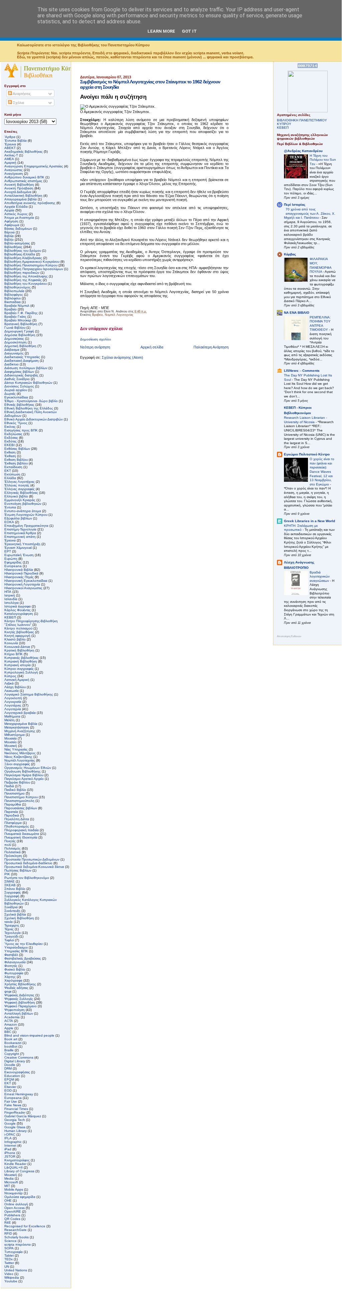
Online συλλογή (16, 1204)
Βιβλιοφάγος (13, 294)
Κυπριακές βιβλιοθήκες (21, 658)
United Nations (15, 1270)
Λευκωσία (11, 691)
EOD (8, 1090)
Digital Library (14, 1061)
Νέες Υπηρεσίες (16, 749)
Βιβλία (9, 236)
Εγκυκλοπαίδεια (16, 397)
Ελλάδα (10, 478)
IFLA (8, 1138)
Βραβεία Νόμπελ (16, 305)
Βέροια (9, 232)
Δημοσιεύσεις (14, 338)
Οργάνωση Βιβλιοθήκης (22, 771)
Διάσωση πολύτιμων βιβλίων (25, 368)
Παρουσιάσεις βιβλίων (20, 808)
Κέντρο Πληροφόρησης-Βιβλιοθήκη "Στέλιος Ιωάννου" (31, 622)
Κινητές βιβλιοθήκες (19, 632)
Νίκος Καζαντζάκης (18, 757)
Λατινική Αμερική (16, 680)
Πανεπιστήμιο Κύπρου (21, 797)
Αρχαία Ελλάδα (16, 206)
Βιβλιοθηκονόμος (17, 287)
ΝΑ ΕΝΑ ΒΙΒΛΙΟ (296, 312)
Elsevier (10, 1087)
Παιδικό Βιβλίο (15, 790)
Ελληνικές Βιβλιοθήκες (21, 492)
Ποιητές (10, 841)
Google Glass (14, 1127)
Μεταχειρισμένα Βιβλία (20, 724)
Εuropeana (13, 566)
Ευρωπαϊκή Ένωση (19, 555)
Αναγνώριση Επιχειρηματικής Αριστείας (33, 166)
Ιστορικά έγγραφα (17, 606)
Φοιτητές (10, 966)
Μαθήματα (12, 716)
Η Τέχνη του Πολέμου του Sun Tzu (323, 160)
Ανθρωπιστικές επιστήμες (23, 181)
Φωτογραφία (13, 973)
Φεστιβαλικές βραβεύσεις (22, 958)
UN (6, 1266)
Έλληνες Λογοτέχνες (19, 481)
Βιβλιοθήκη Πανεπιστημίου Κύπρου (30, 265)
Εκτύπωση (12, 474)
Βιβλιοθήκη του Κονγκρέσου (25, 283)
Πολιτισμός (12, 848)
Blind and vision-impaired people (29, 1035)
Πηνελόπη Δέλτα (16, 819)
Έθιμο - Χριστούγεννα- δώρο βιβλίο (31, 401)
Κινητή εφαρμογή (17, 635)
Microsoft (11, 1182)
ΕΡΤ (7, 551)
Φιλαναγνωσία (15, 962)
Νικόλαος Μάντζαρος (20, 753)
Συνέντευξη (12, 911)
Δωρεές (10, 393)
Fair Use (10, 1101)
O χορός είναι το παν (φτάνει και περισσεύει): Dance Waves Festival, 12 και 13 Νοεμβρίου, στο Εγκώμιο (322, 471)
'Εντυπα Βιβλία (15, 140)
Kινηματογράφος (17, 1160)
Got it (189, 31)
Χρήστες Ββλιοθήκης (20, 984)
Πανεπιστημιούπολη (19, 801)
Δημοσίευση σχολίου (95, 339)
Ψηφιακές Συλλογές (18, 999)
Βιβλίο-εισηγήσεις (17, 243)
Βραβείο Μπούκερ (17, 320)
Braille (9, 1050)
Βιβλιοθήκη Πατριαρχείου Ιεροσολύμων (33, 269)
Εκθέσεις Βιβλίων (17, 448)
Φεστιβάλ (11, 955)
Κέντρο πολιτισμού (18, 628)
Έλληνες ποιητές (16, 485)
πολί (7, 845)
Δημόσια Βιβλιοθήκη (19, 335)
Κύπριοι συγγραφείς (19, 669)
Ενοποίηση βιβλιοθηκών (22, 503)
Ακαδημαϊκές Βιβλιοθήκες (23, 151)
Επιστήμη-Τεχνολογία (20, 529)
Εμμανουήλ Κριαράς (19, 500)
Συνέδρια (11, 907)
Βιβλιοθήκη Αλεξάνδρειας (23, 258)
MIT (7, 1186)
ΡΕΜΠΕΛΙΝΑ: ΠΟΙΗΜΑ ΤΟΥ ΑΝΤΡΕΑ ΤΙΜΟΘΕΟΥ (320, 323)
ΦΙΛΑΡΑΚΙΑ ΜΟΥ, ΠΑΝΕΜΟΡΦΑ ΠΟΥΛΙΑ (320, 265)
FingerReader (14, 1112)
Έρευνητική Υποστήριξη (22, 544)
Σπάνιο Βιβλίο (14, 889)
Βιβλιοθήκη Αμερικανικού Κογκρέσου (31, 261)
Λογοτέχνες (12, 705)
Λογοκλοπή (13, 698)
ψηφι (7, 991)
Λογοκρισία (12, 702)
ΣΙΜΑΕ (9, 881)
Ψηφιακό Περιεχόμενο (20, 1006)
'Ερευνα (10, 144)
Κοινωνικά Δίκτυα (17, 647)
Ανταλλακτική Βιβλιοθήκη (23, 195)
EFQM (9, 1079)
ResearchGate (15, 1230)
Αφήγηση (11, 221)
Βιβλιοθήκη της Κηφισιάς (23, 280)
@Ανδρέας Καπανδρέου (303, 151)
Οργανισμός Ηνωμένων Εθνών (27, 768)
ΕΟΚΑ (9, 522)
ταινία (8, 922)
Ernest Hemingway (18, 1094)
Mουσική (10, 1175)
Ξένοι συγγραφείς (17, 764)
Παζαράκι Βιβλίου (17, 782)
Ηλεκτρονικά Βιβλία (18, 569)
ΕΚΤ (7, 470)
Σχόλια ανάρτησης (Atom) (122, 357)
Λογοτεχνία (12, 709)
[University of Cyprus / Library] (308, 111)
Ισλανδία (10, 599)
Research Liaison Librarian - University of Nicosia (305, 420)
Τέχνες (9, 929)
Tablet (9, 1255)
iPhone (9, 1153)
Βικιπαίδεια (12, 302)
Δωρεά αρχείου (15, 390)
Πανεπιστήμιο (14, 793)
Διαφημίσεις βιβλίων (19, 371)
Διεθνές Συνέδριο (17, 379)
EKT (7, 1083)
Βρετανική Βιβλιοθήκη (20, 324)
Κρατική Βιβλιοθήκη (19, 650)
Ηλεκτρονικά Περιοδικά (21, 573)
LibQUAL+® (13, 1167)
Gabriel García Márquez (22, 1116)
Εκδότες (10, 441)
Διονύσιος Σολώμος (19, 386)
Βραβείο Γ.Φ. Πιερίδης (21, 313)
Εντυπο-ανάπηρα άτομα (22, 511)
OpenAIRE (12, 1211)
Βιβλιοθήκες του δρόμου (22, 250)
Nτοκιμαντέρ (13, 1193)
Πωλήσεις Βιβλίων (17, 870)
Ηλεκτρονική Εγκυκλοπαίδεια (25, 580)
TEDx (8, 1259)
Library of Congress (19, 1171)
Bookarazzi (12, 1043)
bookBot (10, 1046)
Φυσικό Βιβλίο (14, 969)
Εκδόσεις (11, 437)
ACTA (8, 1021)
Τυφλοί (9, 940)
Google (10, 1123)
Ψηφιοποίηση (14, 1010)
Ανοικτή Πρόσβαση (18, 188)
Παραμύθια (12, 804)
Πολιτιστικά (12, 852)
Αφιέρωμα (11, 225)
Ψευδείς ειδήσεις (16, 988)
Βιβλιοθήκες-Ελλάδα (19, 254)
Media (9, 1178)
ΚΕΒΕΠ (10, 617)
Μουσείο (10, 742)
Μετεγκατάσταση (16, 727)
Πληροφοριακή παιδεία (21, 830)
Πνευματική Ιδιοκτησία (20, 837)
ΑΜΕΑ (9, 159)
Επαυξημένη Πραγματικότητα (26, 525)
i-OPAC (9, 1134)
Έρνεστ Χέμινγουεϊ (18, 547)
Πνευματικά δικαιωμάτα (21, 834)
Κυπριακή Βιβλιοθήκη (20, 661)
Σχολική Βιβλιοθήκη (19, 918)
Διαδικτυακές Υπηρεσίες (22, 357)
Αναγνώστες (13, 170)
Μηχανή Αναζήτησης (19, 731)
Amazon (10, 1024)
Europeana (13, 1098)
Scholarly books (16, 1237)
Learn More (161, 31)
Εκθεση (10, 452)
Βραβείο (97, 314)
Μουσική (10, 746)
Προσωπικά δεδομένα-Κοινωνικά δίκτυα (34, 867)
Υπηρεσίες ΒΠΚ (16, 951)
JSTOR (9, 1156)
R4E (7, 1222)
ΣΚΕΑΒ (10, 885)
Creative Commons (18, 1057)
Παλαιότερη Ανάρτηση (211, 347)
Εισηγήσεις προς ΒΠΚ (21, 430)
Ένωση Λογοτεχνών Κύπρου (25, 514)
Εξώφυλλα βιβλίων (18, 518)
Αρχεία (9, 210)
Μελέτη (9, 720)
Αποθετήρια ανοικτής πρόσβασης (29, 203)
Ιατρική (9, 595)
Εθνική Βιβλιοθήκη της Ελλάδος (28, 408)
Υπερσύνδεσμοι (16, 947)
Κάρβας (290, 254)
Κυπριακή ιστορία (17, 665)
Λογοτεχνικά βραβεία (20, 713)
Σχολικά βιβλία (15, 914)
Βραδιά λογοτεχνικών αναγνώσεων (320, 576)
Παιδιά (9, 786)
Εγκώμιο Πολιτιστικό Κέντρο (307, 454)
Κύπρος (10, 676)
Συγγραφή (11, 896)
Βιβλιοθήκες (13, 247)
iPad (7, 1149)
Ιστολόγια (11, 602)
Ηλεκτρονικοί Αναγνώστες (23, 588)
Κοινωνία (11, 643)
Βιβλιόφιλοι (12, 298)
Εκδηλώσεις (13, 434)
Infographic (13, 1142)
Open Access (14, 1208)
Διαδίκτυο (11, 364)
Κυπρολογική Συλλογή (21, 672)
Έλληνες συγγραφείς (19, 489)
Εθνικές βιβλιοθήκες (19, 404)
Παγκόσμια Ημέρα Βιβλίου (23, 775)
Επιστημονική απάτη (20, 536)
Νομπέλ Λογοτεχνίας (119, 314)
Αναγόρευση (13, 173)
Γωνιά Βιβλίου (14, 327)
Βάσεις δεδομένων (18, 228)
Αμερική (10, 162)
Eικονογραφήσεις (17, 1072)
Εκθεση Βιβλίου (16, 459)
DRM (8, 1068)
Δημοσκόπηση (15, 342)
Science (10, 1241)
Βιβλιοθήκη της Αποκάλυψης (26, 276)
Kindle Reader (15, 1164)
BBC (7, 1032)
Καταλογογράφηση (18, 613)
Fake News (12, 1105)
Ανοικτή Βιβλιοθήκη (19, 184)
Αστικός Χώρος (16, 214)
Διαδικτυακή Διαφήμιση (21, 360)
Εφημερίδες (13, 562)
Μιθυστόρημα (14, 735)
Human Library (15, 1131)
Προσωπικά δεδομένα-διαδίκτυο (28, 863)
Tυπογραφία (13, 1252)
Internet (10, 1145)
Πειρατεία (11, 812)
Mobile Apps (13, 1189)
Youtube (10, 1281)
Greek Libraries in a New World (309, 521)
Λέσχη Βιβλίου (15, 687)
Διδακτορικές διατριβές (21, 375)
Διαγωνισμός (14, 353)
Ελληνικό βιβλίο (16, 496)
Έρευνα (10, 540)
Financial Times (16, 1109)
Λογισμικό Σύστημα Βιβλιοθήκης (28, 694)
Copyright (11, 1054)
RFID (8, 1233)
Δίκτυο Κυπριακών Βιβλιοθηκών (28, 382)
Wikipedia (11, 1277)
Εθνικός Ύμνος (15, 423)
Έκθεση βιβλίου (16, 463)
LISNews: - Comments (302, 370)
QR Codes (12, 1219)
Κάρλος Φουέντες (17, 610)
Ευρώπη (10, 558)
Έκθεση (10, 456)
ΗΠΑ (7, 591)
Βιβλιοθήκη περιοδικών (21, 272)
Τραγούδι (11, 936)
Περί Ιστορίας (294, 204)
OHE (8, 1200)
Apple (8, 1028)
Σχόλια (18, 103)
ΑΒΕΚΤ (10, 148)
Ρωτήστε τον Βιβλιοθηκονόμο (26, 878)
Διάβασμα (11, 349)
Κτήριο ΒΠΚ (13, 654)
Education (12, 1076)
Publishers (12, 1215)
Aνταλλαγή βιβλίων (18, 1013)
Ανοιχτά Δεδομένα (17, 192)
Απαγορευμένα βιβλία (20, 199)
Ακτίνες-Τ (11, 155)
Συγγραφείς (12, 892)
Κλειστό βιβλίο (15, 639)
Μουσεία (10, 738)
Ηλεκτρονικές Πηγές (19, 577)
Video (8, 1274)
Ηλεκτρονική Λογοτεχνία (22, 584)
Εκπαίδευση (13, 467)
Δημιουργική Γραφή (19, 331)
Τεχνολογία (12, 933)
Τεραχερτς (11, 925)
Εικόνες (10, 426)
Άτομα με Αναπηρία (19, 217)
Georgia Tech (14, 1120)
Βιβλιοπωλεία (14, 291)
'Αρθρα (9, 137)
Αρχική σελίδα (151, 347)
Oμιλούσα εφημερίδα (19, 1197)
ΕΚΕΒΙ (9, 445)
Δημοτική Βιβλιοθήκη (20, 346)
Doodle (9, 1065)
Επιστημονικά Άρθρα (20, 533)
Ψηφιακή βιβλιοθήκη (19, 1002)
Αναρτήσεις (21, 94)
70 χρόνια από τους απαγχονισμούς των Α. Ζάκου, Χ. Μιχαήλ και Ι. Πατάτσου (309, 213)
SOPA (9, 1248)
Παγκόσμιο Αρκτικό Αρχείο (24, 779)
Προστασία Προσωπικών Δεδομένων (31, 859)
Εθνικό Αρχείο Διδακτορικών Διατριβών (33, 419)
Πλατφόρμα (13, 823)
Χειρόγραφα (13, 980)
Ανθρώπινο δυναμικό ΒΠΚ (24, 177)
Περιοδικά (11, 815)
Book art (10, 1039)
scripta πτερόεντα (17, 1244)
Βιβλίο (9, 239)
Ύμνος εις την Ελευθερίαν (23, 944)
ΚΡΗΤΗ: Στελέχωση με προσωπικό (301, 528)
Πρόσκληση (13, 856)
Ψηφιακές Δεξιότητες (19, 995)
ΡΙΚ (7, 874)
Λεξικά (9, 683)
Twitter (9, 1263)
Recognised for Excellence (24, 1226)
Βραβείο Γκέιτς (15, 316)
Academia (12, 1017)
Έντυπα (10, 507)
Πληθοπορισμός (16, 826)
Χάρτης (10, 977)
